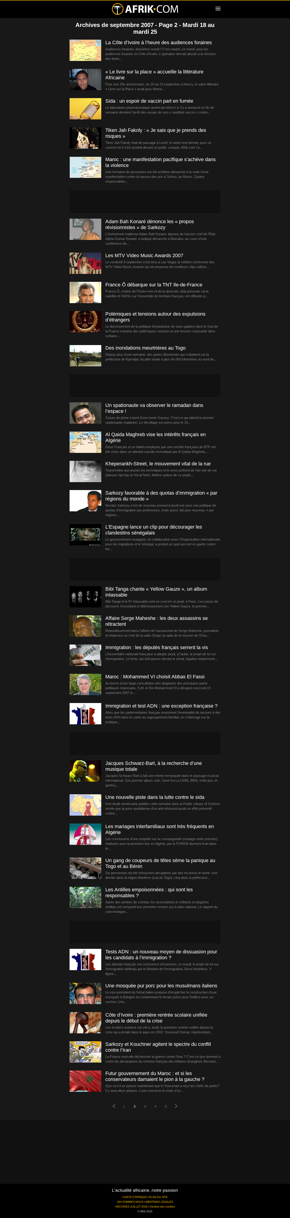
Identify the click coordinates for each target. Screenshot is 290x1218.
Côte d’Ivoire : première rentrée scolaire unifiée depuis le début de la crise (156, 1018)
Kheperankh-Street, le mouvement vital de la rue (158, 463)
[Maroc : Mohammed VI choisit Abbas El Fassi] (85, 685)
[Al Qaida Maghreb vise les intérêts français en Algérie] (85, 442)
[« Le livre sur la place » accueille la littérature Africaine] (85, 80)
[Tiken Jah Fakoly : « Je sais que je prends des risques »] (85, 138)
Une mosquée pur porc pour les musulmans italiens (161, 985)
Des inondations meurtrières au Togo (145, 348)
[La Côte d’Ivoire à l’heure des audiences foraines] (85, 50)
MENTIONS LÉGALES (159, 1202)
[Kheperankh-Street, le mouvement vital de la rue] (85, 472)
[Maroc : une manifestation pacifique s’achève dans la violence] (85, 167)
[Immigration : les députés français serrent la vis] (85, 655)
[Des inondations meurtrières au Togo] (85, 356)
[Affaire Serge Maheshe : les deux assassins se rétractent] (85, 626)
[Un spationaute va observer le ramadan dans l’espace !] (85, 413)
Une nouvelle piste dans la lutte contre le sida (154, 797)
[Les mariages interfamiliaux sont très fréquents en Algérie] (85, 834)
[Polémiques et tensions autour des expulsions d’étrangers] (85, 322)
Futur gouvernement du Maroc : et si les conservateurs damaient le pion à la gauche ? (154, 1076)
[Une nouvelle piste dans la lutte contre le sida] (85, 805)
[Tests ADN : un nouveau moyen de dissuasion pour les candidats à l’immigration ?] (85, 960)
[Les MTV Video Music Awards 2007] (85, 263)
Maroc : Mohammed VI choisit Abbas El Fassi (155, 676)
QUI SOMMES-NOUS (130, 1202)
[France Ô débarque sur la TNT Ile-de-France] (85, 293)
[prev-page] (113, 1106)
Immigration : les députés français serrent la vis (156, 647)
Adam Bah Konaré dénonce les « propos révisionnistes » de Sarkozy (149, 224)
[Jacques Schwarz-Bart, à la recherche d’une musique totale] (85, 771)
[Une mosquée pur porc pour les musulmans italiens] (85, 994)
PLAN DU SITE (158, 1197)
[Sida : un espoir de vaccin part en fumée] (85, 109)
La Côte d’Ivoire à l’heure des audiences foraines (158, 42)
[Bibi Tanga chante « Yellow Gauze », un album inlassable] (85, 597)
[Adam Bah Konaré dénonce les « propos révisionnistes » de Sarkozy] (85, 229)
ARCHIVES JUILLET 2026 (131, 1206)
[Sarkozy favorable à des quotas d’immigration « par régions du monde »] (85, 501)
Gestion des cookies (162, 1206)
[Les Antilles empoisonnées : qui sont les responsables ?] (85, 898)
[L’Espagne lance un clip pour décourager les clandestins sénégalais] (85, 535)
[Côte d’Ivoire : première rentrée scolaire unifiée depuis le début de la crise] (85, 1023)
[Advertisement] (145, 202)
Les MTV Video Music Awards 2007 (144, 255)
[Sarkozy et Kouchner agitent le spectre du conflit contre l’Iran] (85, 1052)
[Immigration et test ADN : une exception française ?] (85, 714)
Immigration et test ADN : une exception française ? (161, 706)
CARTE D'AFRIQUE (134, 1197)
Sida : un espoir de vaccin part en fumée (149, 101)
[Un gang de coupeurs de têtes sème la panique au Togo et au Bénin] (85, 868)
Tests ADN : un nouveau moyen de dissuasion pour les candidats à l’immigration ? (161, 954)
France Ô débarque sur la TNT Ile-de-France (153, 285)
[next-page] (176, 1106)
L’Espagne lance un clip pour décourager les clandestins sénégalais (153, 530)
